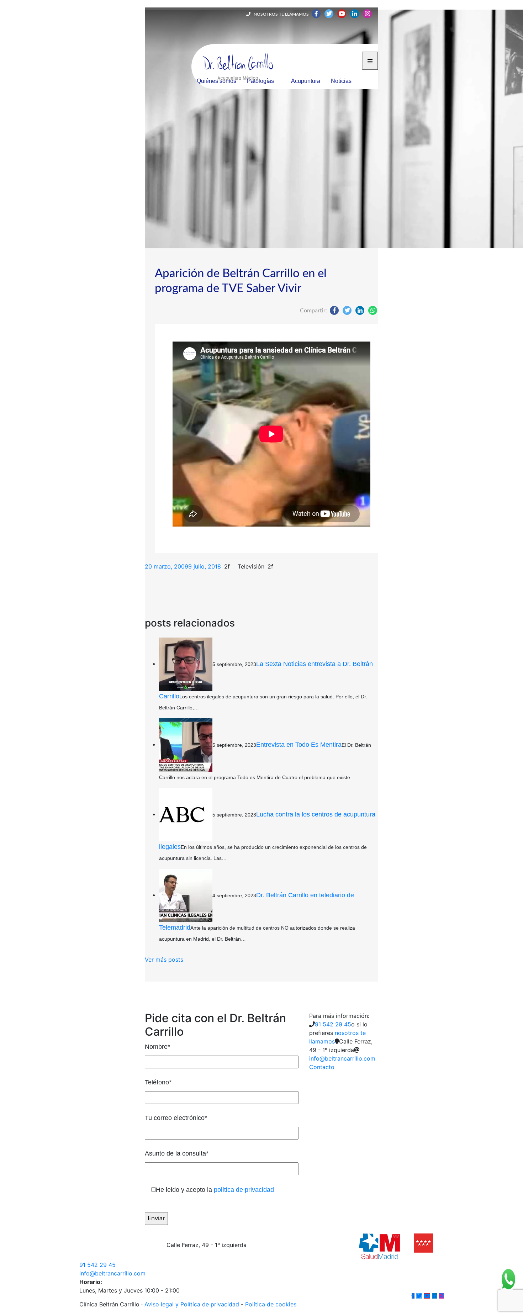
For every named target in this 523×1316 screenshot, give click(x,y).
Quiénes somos (216, 81)
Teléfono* (158, 1082)
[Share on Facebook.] (334, 310)
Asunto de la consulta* (176, 1153)
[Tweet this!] (347, 310)
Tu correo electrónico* (176, 1117)
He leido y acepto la (215, 1189)
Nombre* (157, 1046)
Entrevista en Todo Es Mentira (299, 744)
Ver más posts (164, 959)
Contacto (321, 1067)
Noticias (341, 81)
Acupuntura (305, 81)
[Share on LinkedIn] (359, 310)
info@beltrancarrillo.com (342, 1058)
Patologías (260, 81)
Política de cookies (270, 1304)
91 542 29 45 (333, 1024)
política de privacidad (244, 1189)
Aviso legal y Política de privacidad (191, 1304)
